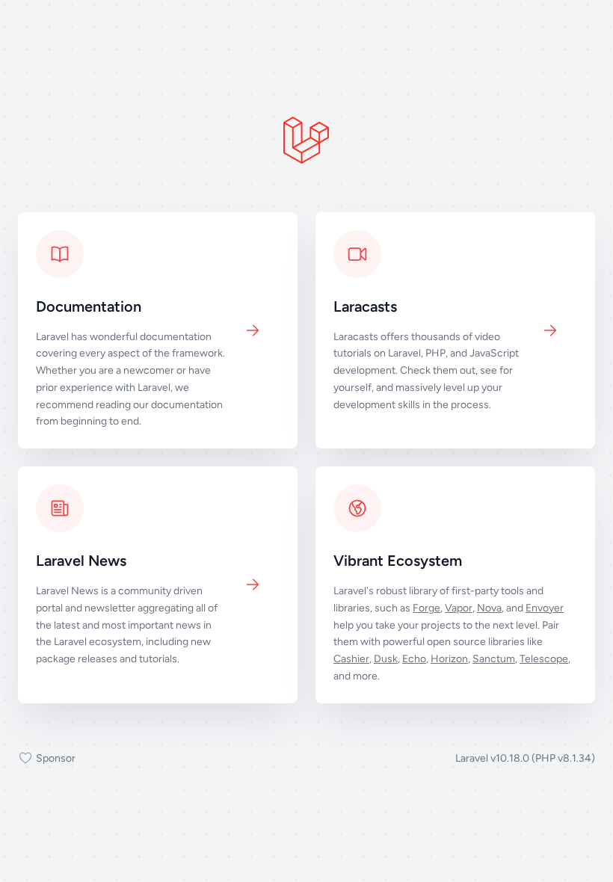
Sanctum (493, 659)
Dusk (386, 659)
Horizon (449, 659)
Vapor (458, 608)
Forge (426, 608)
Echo (414, 659)
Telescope (544, 659)
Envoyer (545, 608)
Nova (489, 608)
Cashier (351, 659)
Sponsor (56, 758)
